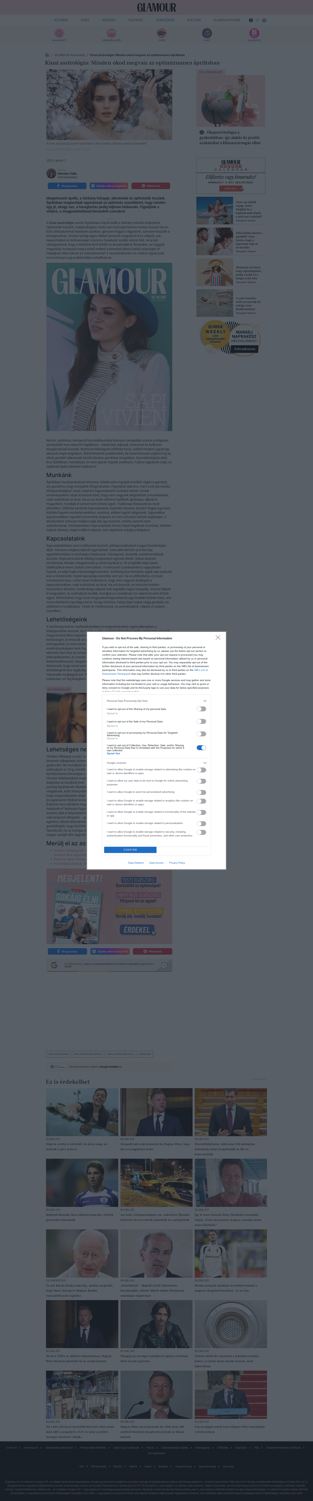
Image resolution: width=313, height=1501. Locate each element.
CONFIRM (130, 849)
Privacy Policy (177, 862)
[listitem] (156, 701)
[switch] (201, 708)
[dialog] (156, 751)
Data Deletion (136, 862)
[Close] (219, 638)
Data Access (156, 862)
